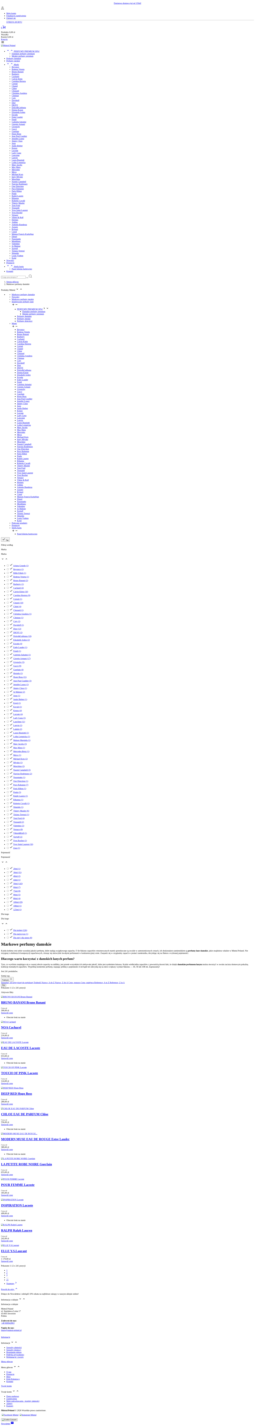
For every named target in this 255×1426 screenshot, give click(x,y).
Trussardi (15, 208)
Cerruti (15, 84)
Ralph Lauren (17, 196)
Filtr (3, 985)
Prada (14, 193)
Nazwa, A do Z (48, 982)
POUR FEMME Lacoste (18, 1184)
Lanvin (15, 158)
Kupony (9, 1406)
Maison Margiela (21, 740)
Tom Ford (16, 205)
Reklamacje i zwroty (15, 1357)
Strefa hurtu (15, 266)
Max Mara (16, 167)
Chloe (14, 88)
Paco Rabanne (18, 189)
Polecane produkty (19, 523)
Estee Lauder (17, 117)
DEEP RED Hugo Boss (16, 1093)
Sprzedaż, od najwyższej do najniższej (17, 982)
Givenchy (16, 127)
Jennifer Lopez (18, 138)
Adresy (9, 1403)
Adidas (15, 222)
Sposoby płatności (14, 1347)
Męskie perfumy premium (22, 56)
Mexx (14, 172)
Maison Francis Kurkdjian (23, 234)
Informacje (5, 1337)
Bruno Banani (18, 72)
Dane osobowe (12, 1396)
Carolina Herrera (19, 81)
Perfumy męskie (13, 61)
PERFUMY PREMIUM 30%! (22, 51)
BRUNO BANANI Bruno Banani (23, 1002)
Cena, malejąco (87, 982)
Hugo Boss (16, 134)
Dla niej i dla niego (22, 938)
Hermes (15, 220)
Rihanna (15, 198)
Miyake (18, 762)
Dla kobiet (20, 930)
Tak (5, 539)
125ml (17, 909)
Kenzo (14, 148)
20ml (16, 869)
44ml (16, 880)
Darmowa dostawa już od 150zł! (127, 3)
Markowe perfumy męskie (23, 299)
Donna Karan (17, 110)
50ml (18, 883)
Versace (15, 215)
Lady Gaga (16, 153)
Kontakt (9, 271)
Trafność (7, 979)
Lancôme (19, 722)
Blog (8, 1377)
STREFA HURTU (14, 22)
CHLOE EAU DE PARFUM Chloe (24, 1114)
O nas (8, 1372)
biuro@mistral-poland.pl (11, 1330)
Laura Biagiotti (18, 160)
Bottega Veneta (18, 69)
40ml (16, 876)
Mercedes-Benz (21, 751)
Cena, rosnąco (74, 982)
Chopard (15, 91)
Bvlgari (15, 229)
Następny (12, 1283)
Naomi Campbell (19, 181)
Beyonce (15, 67)
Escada (15, 115)
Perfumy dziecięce (24, 321)
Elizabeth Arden (18, 112)
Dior (14, 103)
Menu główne (7, 1361)
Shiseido (15, 253)
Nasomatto (16, 239)
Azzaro (15, 227)
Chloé (17, 606)
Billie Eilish (19, 573)
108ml (17, 906)
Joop (14, 143)
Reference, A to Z (102, 982)
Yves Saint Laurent (20, 210)
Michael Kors (17, 174)
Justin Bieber (17, 146)
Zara (16, 848)
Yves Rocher (17, 213)
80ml (16, 898)
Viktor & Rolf (17, 217)
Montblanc (16, 241)
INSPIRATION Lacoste (17, 1205)
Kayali (17, 707)
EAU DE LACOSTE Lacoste (20, 1048)
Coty (14, 98)
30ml (17, 872)
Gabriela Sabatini (19, 122)
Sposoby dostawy (13, 1350)
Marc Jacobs (17, 165)
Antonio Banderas (19, 224)
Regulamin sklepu (14, 1352)
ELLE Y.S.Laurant (14, 1251)
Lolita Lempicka (19, 162)
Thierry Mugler (18, 203)
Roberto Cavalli (18, 201)
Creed (14, 232)
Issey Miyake (17, 177)
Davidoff (15, 100)
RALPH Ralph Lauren (16, 1230)
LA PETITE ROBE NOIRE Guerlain (26, 1164)
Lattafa (17, 729)
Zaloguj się (11, 18)
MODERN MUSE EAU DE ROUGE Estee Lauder (35, 1139)
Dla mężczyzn (20, 934)
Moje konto (11, 13)
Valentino (16, 244)
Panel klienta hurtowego (22, 269)
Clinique (15, 95)
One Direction (18, 186)
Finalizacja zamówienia (16, 16)
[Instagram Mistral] (27, 1415)
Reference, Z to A (117, 982)
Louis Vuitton (17, 256)
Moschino (16, 179)
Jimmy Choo (17, 141)
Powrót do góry (9, 1289)
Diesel (14, 236)
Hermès (18, 673)
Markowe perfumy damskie (23, 294)
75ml (16, 891)
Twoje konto (6, 1386)
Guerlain (15, 131)
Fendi (14, 119)
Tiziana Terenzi (18, 251)
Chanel (15, 86)
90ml (16, 895)
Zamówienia (11, 1399)
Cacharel (15, 76)
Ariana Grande (21, 566)
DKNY (15, 105)
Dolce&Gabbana (19, 107)
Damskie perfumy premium (23, 54)
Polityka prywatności (15, 1355)
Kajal (14, 258)
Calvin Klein (17, 79)
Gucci (14, 129)
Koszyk (4, 39)
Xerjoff (15, 248)
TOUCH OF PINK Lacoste (19, 1073)
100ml (18, 902)
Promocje (10, 263)
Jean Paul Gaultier (19, 136)
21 (7, 1280)
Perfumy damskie (13, 58)
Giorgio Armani (18, 124)
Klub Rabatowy (13, 1379)
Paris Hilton (17, 191)
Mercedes (16, 170)
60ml (16, 887)
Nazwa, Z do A (61, 982)
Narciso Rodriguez (19, 184)
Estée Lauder (20, 647)
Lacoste (15, 150)
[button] (127, 27)
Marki (12, 64)
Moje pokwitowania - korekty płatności (22, 1401)
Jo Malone (16, 246)
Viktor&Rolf (20, 833)
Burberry (15, 74)
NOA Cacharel (11, 1027)
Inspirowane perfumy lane (23, 302)
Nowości (10, 260)
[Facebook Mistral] (9, 1415)
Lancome (16, 155)
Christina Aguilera (19, 93)
